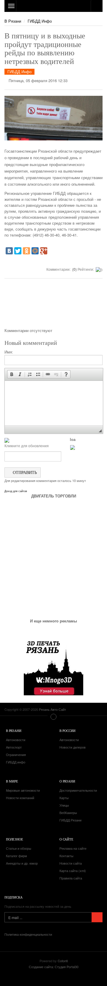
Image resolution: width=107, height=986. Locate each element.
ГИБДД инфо (15, 762)
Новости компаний (20, 797)
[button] (11, 374)
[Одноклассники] (26, 250)
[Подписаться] (97, 917)
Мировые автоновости (23, 790)
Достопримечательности (78, 790)
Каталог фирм (16, 855)
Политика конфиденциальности (28, 934)
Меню (53, 717)
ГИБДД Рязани (70, 820)
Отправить (24, 472)
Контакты (66, 855)
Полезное (14, 839)
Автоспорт (14, 747)
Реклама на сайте (72, 848)
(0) (74, 269)
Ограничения (16, 754)
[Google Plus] (43, 250)
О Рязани (67, 781)
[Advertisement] (53, 305)
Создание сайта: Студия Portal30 (53, 966)
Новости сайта (70, 863)
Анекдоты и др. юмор (22, 863)
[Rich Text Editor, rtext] (54, 403)
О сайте (66, 839)
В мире (12, 781)
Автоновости (15, 739)
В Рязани (12, 21)
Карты (64, 797)
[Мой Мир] (35, 250)
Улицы (64, 805)
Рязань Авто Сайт (53, 6)
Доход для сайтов (15, 491)
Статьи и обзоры (18, 848)
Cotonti (63, 960)
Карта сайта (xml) (72, 870)
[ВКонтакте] (9, 250)
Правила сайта (70, 878)
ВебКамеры (68, 812)
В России (67, 730)
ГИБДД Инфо (40, 21)
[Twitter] (17, 250)
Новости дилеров (72, 747)
